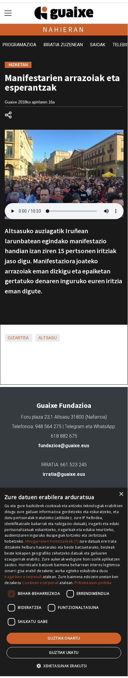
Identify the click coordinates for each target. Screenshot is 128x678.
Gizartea (18, 337)
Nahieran (64, 29)
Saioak (97, 44)
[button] (64, 665)
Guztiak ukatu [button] (63, 652)
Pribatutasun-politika (93, 582)
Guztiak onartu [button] (64, 638)
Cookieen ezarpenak (40, 582)
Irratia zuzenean (63, 44)
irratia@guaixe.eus (64, 474)
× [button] (121, 494)
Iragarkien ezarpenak (23, 576)
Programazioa (19, 44)
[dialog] (64, 582)
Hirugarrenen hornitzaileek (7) (51, 541)
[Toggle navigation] (8, 13)
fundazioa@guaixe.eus (63, 445)
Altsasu (47, 337)
